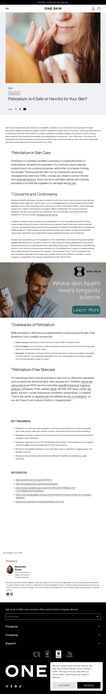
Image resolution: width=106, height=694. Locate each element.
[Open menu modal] (8, 8)
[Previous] (4, 2)
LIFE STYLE (14, 93)
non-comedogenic (77, 396)
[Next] (101, 2)
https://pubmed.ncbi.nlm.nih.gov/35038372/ (34, 480)
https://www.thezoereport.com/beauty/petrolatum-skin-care (40, 501)
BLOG (10, 88)
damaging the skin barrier (47, 215)
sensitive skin (42, 396)
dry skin (72, 183)
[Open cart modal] (97, 8)
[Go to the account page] (92, 8)
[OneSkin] (53, 8)
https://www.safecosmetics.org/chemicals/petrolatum (37, 484)
